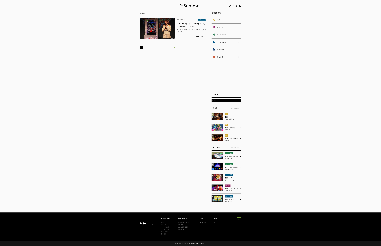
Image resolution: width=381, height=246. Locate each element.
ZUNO (186, 243)
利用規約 (180, 224)
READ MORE (200, 36)
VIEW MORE (235, 108)
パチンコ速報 (202, 19)
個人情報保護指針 (183, 227)
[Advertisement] (226, 76)
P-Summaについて (183, 222)
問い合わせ (181, 229)
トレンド (227, 185)
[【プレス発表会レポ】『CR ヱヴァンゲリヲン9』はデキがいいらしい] (157, 38)
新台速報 (163, 234)
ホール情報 (164, 231)
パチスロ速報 (228, 153)
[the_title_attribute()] (217, 119)
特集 (226, 114)
